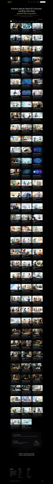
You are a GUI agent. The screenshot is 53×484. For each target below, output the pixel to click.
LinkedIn (28, 470)
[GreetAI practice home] (10, 2)
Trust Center (29, 477)
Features (20, 470)
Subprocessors (29, 476)
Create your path (40, 19)
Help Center (20, 477)
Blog (19, 476)
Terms (28, 473)
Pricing (20, 473)
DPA (27, 474)
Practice (20, 474)
